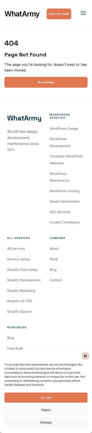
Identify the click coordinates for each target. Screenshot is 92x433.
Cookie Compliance (65, 222)
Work (54, 259)
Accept (46, 398)
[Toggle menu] (83, 14)
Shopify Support (19, 311)
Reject (46, 410)
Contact (56, 280)
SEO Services (60, 212)
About (54, 248)
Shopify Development (23, 280)
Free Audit (15, 348)
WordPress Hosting (64, 191)
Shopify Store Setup (22, 270)
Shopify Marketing (21, 290)
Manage (46, 422)
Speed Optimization (64, 201)
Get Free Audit (59, 14)
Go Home (46, 82)
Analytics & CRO (19, 301)
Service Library (18, 259)
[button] (85, 356)
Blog (53, 270)
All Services (16, 248)
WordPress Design (64, 128)
